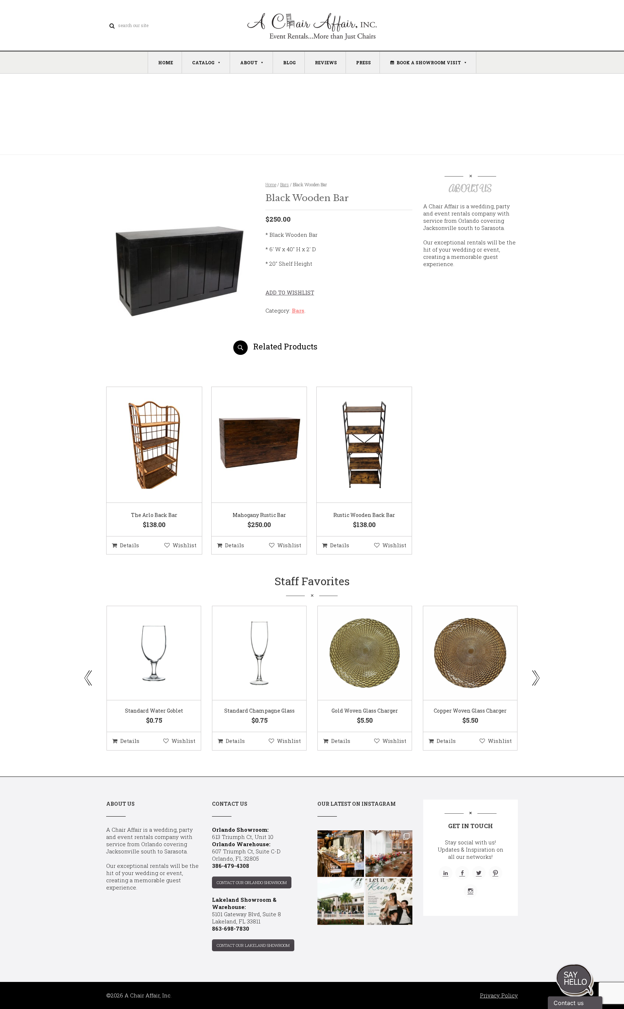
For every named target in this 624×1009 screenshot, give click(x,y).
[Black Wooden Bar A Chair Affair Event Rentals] (179, 352)
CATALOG (203, 62)
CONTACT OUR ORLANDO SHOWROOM (252, 882)
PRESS (363, 62)
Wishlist (184, 545)
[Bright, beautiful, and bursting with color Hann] (388, 853)
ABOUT (248, 62)
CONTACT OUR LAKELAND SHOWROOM (253, 945)
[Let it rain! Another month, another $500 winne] (388, 901)
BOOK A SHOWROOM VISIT (428, 62)
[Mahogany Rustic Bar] (250, 445)
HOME (165, 62)
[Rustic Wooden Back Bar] (355, 445)
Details (129, 545)
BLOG (289, 62)
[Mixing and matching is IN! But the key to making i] (340, 853)
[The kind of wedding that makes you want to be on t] (340, 901)
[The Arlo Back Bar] (145, 445)
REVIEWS (326, 62)
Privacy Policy (499, 995)
